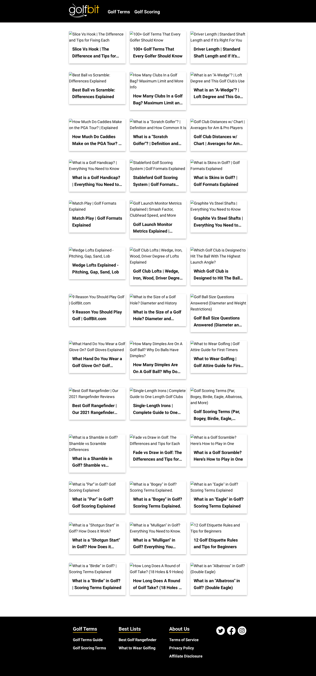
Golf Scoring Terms (89, 648)
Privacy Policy (181, 648)
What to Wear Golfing (137, 648)
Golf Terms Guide (88, 640)
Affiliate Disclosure (185, 656)
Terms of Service (184, 640)
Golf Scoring (147, 11)
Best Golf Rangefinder (137, 640)
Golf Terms (119, 11)
